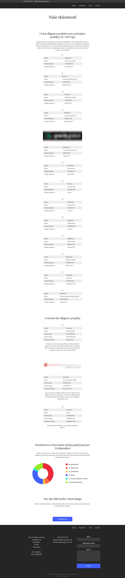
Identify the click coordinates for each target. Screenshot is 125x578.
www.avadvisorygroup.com (62, 542)
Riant (68, 576)
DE (99, 1)
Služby (74, 5)
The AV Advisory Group (36, 5)
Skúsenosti (82, 5)
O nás (90, 5)
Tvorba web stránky (61, 576)
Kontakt (97, 5)
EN (96, 1)
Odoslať (88, 566)
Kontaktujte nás (62, 519)
